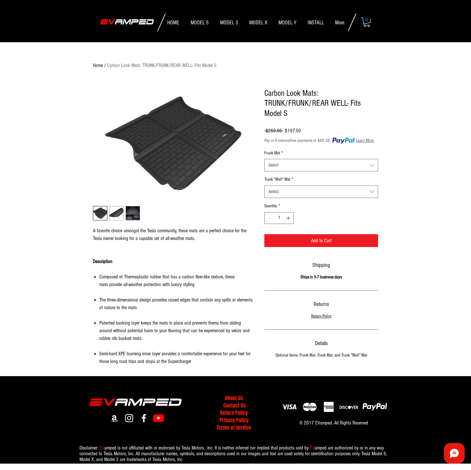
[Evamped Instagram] (129, 418)
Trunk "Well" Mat (278, 179)
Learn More (365, 140)
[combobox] (321, 165)
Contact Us (234, 405)
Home (98, 65)
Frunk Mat (273, 153)
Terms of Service (234, 427)
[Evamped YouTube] (158, 418)
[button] (367, 22)
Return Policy (321, 316)
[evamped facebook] (143, 418)
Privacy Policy (234, 420)
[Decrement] (269, 218)
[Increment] (289, 218)
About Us (234, 398)
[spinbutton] (279, 218)
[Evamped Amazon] (114, 418)
